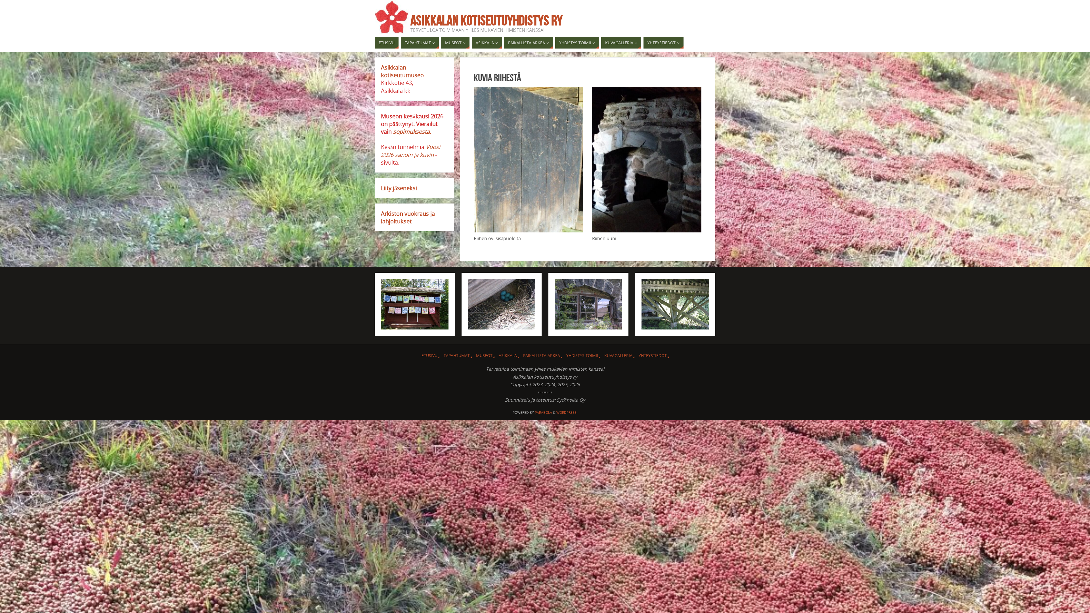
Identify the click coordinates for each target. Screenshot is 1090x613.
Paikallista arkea (541, 355)
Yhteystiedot (653, 355)
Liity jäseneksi (399, 188)
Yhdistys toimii (582, 355)
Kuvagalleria (618, 355)
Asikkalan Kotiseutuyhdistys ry (486, 20)
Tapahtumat (457, 355)
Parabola (543, 412)
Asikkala (508, 355)
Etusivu (429, 355)
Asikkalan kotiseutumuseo (402, 71)
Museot (484, 355)
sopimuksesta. (412, 131)
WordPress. (566, 412)
